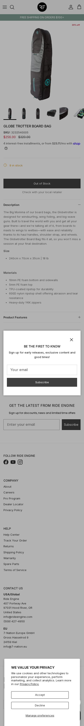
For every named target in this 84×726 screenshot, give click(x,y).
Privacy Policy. (29, 684)
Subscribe (42, 382)
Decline (40, 705)
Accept (40, 694)
